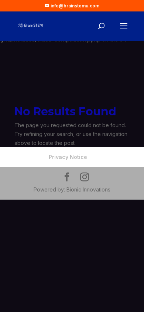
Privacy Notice (68, 157)
